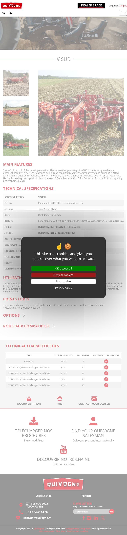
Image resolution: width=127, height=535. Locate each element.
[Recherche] (3, 13)
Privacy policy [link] (63, 288)
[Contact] (11, 13)
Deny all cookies (63, 275)
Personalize (63, 281)
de (125, 5)
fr (121, 5)
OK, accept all (63, 268)
